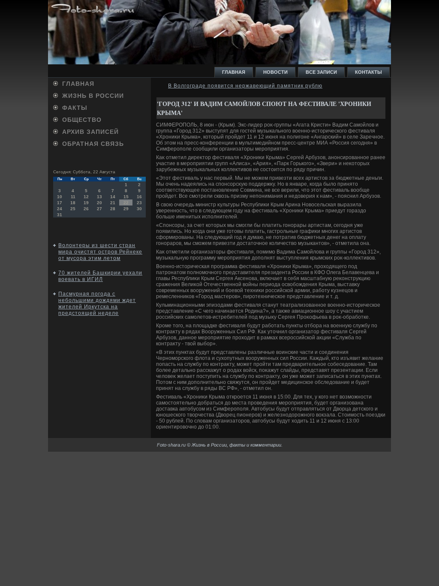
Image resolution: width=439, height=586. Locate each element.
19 (86, 202)
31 (59, 214)
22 (126, 202)
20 (99, 202)
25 (72, 208)
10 (59, 196)
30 (139, 208)
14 (112, 196)
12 (86, 196)
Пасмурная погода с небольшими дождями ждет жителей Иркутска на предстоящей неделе (97, 303)
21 (112, 202)
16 (139, 196)
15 (126, 196)
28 (112, 208)
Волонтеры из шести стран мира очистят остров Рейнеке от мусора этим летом (100, 251)
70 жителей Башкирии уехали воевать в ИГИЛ (100, 276)
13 (99, 196)
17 (59, 202)
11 (73, 196)
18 (72, 202)
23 (139, 202)
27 (99, 208)
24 (59, 208)
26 (86, 208)
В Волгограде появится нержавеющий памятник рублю (245, 86)
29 (126, 208)
